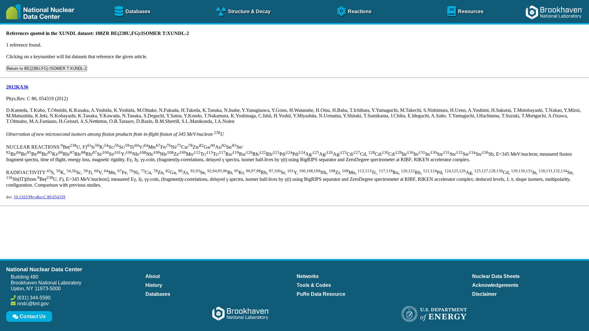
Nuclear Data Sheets (496, 276)
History (153, 285)
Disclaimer (484, 294)
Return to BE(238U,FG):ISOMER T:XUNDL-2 (47, 68)
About (152, 276)
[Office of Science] (434, 314)
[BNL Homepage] (555, 23)
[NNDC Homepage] (38, 23)
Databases (157, 294)
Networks (308, 276)
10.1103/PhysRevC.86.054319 (39, 197)
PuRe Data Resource (321, 294)
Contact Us (33, 316)
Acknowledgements (495, 285)
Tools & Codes (314, 285)
